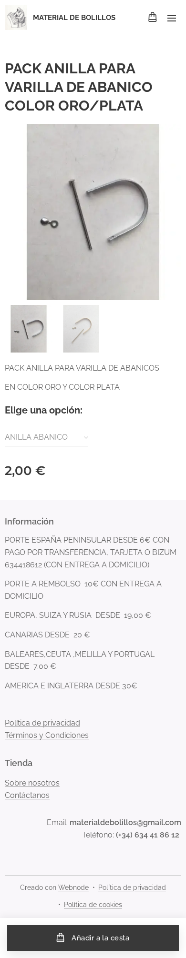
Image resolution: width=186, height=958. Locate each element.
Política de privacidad (42, 722)
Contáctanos (27, 795)
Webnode (73, 887)
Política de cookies (93, 904)
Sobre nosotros (32, 782)
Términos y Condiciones (47, 735)
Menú (171, 17)
